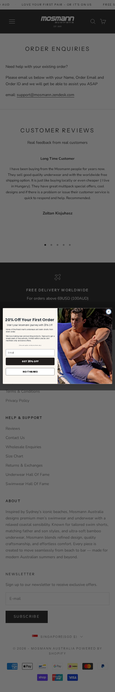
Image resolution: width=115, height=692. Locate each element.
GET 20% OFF (30, 361)
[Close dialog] (108, 311)
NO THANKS (30, 371)
